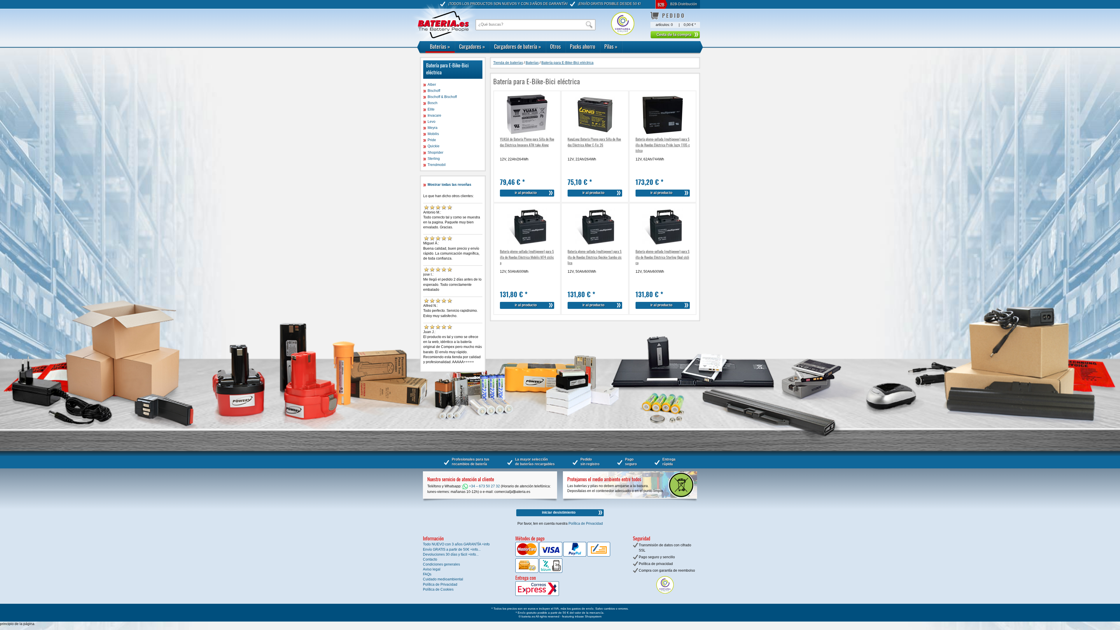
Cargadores (472, 46)
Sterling (434, 159)
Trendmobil (437, 165)
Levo (431, 122)
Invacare (434, 115)
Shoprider (435, 152)
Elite (431, 109)
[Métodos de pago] (550, 572)
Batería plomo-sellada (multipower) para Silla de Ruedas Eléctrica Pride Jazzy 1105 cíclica (663, 144)
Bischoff (434, 91)
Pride (432, 140)
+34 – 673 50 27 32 (484, 486)
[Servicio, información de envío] (546, 595)
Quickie (434, 146)
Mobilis (433, 134)
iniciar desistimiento (558, 512)
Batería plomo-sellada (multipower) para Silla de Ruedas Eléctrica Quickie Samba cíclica (595, 257)
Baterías (440, 46)
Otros (555, 46)
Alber (432, 85)
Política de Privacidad (585, 524)
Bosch (433, 103)
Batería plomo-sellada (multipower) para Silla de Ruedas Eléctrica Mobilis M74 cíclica (527, 257)
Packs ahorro (582, 46)
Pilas (610, 46)
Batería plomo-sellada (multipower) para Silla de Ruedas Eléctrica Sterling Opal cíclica (663, 257)
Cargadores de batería (517, 46)
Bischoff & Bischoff (442, 97)
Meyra (433, 128)
